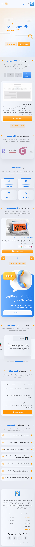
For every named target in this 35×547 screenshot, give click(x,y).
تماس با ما (27, 523)
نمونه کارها (27, 526)
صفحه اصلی (27, 517)
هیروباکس (11, 523)
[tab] (27, 75)
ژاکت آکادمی (11, 520)
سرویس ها (27, 529)
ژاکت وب (12, 517)
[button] (17, 251)
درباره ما (28, 520)
